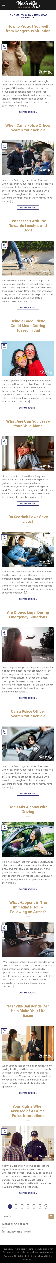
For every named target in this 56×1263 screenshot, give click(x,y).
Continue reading (28, 112)
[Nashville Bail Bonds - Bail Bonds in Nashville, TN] (28, 5)
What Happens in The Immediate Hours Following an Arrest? (28, 907)
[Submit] (51, 1216)
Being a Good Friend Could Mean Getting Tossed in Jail (28, 325)
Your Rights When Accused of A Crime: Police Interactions (28, 1111)
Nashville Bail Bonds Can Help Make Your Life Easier (28, 1011)
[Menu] (3, 4)
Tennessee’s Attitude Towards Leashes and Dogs (28, 225)
